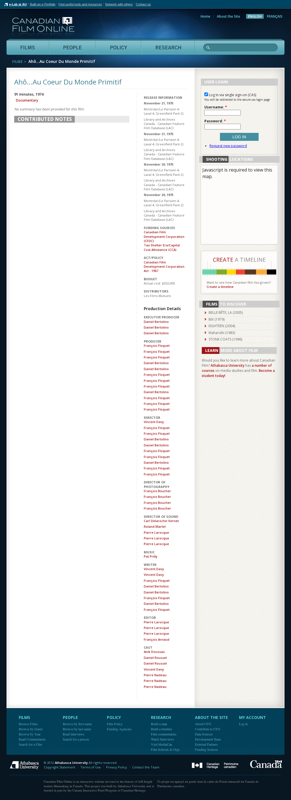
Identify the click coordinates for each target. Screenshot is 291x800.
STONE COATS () (225, 339)
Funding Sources (206, 749)
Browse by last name (77, 729)
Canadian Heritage (215, 766)
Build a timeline (161, 729)
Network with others (119, 4)
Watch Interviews (162, 739)
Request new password (228, 145)
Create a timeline (220, 286)
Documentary (27, 100)
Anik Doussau (154, 652)
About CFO (203, 723)
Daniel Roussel (155, 657)
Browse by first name (77, 723)
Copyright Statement (59, 767)
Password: (215, 121)
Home (205, 16)
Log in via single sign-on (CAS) (232, 94)
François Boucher (157, 491)
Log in (243, 723)
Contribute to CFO (207, 729)
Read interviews (73, 734)
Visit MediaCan (161, 744)
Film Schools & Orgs (165, 749)
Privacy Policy (116, 767)
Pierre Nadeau (155, 675)
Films (17, 61)
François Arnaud (156, 639)
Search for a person (76, 739)
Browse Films (28, 723)
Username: (215, 107)
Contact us (143, 4)
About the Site (228, 16)
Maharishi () (222, 332)
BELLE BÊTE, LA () (226, 312)
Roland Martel (155, 526)
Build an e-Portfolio (42, 4)
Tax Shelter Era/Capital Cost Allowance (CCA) (162, 247)
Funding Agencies (119, 729)
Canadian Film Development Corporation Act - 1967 (164, 266)
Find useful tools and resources (80, 4)
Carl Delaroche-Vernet (161, 521)
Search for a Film (30, 744)
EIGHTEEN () (222, 325)
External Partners (206, 744)
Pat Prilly (150, 556)
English (255, 16)
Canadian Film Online (43, 27)
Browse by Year (30, 734)
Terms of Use (90, 767)
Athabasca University (227, 365)
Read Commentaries (32, 739)
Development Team (208, 739)
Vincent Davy (154, 422)
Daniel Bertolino (156, 321)
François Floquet (157, 345)
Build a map (159, 723)
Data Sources (204, 734)
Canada (266, 764)
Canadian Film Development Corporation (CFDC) (164, 236)
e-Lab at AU (18, 4)
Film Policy (114, 723)
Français (274, 16)
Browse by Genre (31, 729)
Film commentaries (163, 734)
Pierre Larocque (156, 532)
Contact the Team (145, 767)
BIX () (217, 319)
